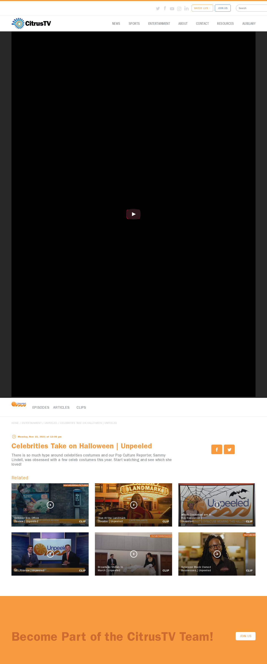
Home (15, 423)
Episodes (39, 408)
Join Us (245, 636)
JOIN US (223, 8)
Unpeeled (51, 423)
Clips (81, 408)
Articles (60, 408)
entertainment (32, 423)
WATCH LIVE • (202, 8)
